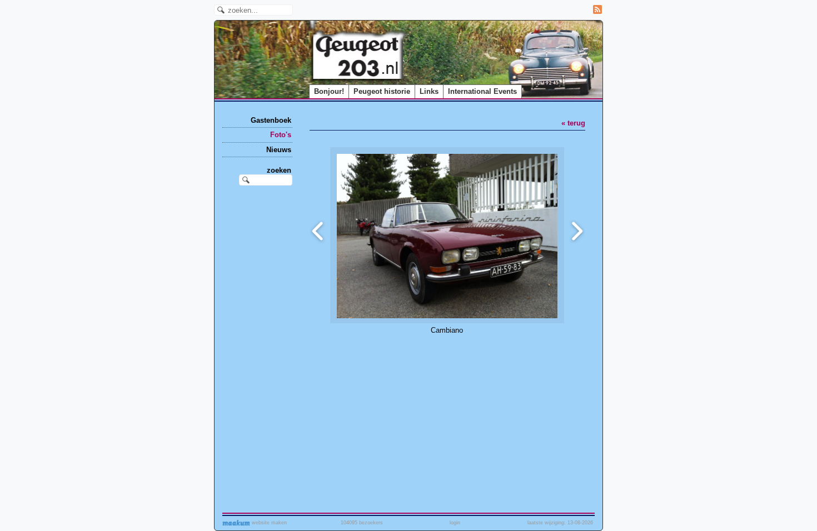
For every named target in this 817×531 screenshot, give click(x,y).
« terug (573, 123)
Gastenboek (271, 120)
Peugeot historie (381, 91)
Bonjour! (329, 91)
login (455, 522)
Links (429, 91)
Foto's (280, 135)
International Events (482, 91)
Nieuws (278, 150)
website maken (268, 522)
